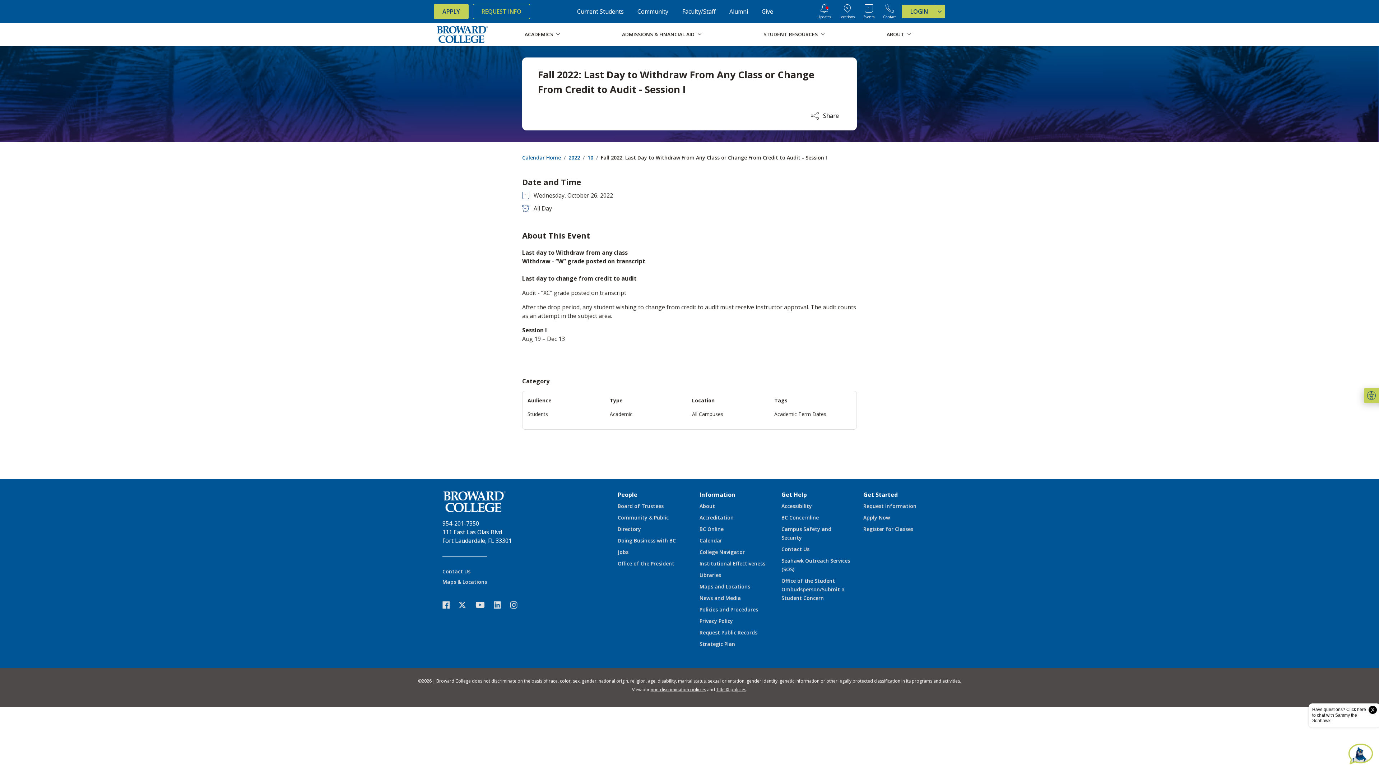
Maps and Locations (725, 586)
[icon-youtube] (483, 604)
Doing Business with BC (647, 540)
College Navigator (722, 552)
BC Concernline (800, 517)
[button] (1371, 395)
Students (538, 414)
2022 (574, 157)
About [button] (895, 34)
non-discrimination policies (678, 690)
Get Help (794, 495)
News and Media (720, 598)
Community (652, 11)
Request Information (889, 506)
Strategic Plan (717, 644)
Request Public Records (728, 632)
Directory (629, 529)
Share (831, 116)
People (627, 495)
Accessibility (796, 506)
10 (590, 157)
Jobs (623, 552)
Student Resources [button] (790, 34)
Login (919, 11)
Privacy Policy (716, 621)
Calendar (711, 540)
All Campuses (707, 414)
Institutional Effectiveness (732, 563)
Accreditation (717, 517)
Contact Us (456, 571)
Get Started (880, 495)
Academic (621, 414)
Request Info (501, 11)
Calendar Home (541, 157)
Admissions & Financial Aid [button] (658, 34)
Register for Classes (888, 529)
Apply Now (876, 517)
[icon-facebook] (449, 604)
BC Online (712, 529)
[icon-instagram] (517, 604)
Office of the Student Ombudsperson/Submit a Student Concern (813, 589)
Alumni (738, 11)
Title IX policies (731, 690)
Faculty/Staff (699, 11)
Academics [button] (539, 34)
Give (767, 11)
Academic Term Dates (800, 414)
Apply (451, 11)
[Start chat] (1360, 754)
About (707, 506)
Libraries (710, 575)
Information (717, 495)
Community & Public (643, 517)
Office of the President (646, 563)
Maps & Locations (464, 581)
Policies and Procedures (729, 609)
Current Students (600, 11)
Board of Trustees (641, 506)
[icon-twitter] (466, 604)
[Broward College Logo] (462, 34)
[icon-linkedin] (501, 604)
